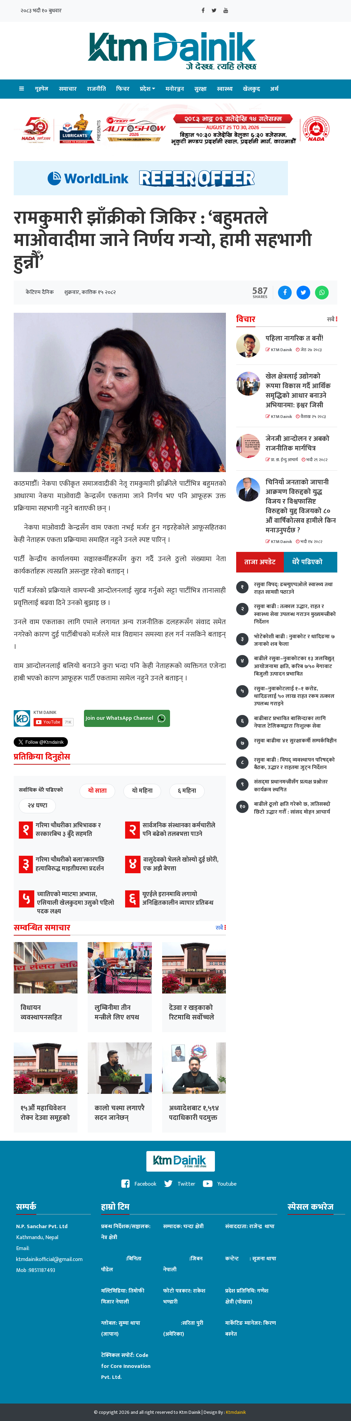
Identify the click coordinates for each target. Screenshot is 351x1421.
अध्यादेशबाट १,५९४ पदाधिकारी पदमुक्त (194, 1113)
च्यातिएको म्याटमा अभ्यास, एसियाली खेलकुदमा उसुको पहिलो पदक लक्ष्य (75, 903)
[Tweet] (303, 292)
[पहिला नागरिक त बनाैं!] (251, 346)
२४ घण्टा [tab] (37, 806)
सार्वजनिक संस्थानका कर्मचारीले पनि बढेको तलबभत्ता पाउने (179, 829)
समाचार (68, 89)
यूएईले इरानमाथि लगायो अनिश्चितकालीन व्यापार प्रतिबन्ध (178, 898)
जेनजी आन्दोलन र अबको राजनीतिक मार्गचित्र (297, 443)
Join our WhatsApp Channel (120, 717)
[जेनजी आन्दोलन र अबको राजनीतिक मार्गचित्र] (251, 446)
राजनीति (96, 89)
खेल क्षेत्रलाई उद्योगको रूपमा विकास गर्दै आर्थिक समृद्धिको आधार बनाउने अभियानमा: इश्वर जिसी (298, 391)
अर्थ (274, 89)
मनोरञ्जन (175, 89)
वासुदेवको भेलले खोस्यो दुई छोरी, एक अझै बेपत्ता (180, 864)
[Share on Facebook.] (285, 292)
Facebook (144, 1184)
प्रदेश (145, 89)
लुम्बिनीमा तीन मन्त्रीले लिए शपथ (117, 1012)
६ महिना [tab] (187, 791)
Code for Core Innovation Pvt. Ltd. (125, 1366)
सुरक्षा (200, 89)
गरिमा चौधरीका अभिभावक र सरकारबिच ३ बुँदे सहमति (68, 829)
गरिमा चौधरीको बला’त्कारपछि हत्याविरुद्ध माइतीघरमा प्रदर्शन (70, 864)
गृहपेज (41, 89)
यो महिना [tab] (142, 791)
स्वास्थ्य (225, 89)
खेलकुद (251, 89)
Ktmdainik (236, 1412)
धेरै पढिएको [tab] (307, 562)
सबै (220, 928)
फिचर (123, 89)
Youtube (226, 1184)
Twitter (185, 1184)
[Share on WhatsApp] (322, 292)
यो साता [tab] (97, 791)
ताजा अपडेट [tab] (260, 562)
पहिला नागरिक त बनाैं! (294, 338)
